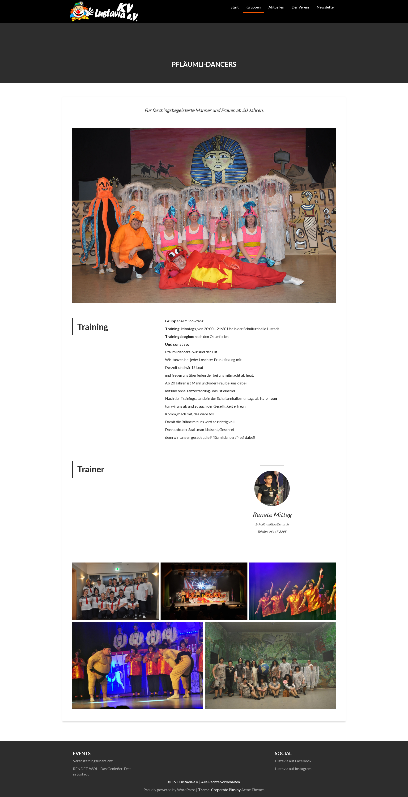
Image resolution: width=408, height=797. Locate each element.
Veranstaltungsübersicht (93, 761)
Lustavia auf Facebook (293, 761)
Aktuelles (276, 7)
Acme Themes (252, 789)
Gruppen (253, 7)
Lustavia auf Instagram (293, 768)
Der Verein (300, 7)
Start (235, 7)
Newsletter (326, 7)
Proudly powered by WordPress (170, 789)
